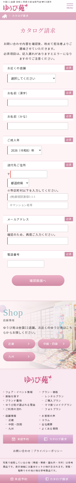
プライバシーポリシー (48, 451)
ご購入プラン (53, 400)
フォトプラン (53, 409)
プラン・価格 (50, 392)
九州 (11, 356)
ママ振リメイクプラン (58, 404)
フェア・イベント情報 (19, 392)
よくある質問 (50, 428)
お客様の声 (48, 415)
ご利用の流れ (13, 409)
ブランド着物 (13, 400)
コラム (46, 420)
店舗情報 (10, 415)
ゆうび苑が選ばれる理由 (20, 404)
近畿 (11, 344)
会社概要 (47, 424)
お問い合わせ (22, 451)
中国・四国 (50, 344)
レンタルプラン (54, 396)
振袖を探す (12, 396)
